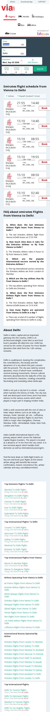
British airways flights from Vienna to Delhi (21, 595)
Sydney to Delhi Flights (14, 539)
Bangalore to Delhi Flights (16, 495)
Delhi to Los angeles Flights (17, 708)
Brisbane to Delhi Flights (15, 549)
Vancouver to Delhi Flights (16, 533)
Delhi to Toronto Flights (15, 690)
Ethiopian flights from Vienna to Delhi (21, 604)
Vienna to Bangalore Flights (17, 569)
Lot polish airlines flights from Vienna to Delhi (23, 622)
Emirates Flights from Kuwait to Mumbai (23, 666)
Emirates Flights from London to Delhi (22, 678)
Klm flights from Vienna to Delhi (19, 616)
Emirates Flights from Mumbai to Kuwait (23, 662)
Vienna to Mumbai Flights (16, 563)
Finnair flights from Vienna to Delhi (20, 612)
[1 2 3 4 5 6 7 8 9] (7, 72)
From (5, 41)
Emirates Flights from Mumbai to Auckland (24, 650)
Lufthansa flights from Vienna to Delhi (22, 627)
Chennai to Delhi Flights (15, 501)
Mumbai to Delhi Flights (15, 489)
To (4, 50)
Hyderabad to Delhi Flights (16, 513)
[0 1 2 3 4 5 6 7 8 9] (17, 72)
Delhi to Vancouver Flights (16, 696)
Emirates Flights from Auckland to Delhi (22, 674)
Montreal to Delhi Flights (15, 545)
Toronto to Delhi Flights (15, 527)
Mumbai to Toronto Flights (16, 702)
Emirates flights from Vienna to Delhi (21, 600)
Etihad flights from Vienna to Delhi (20, 608)
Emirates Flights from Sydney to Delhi (21, 646)
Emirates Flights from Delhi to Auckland (22, 658)
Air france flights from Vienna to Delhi (22, 583)
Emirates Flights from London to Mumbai (23, 642)
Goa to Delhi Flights (13, 507)
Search (40, 69)
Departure (6, 59)
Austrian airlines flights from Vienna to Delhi (22, 588)
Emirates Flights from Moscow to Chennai (23, 654)
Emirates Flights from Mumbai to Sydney (23, 670)
